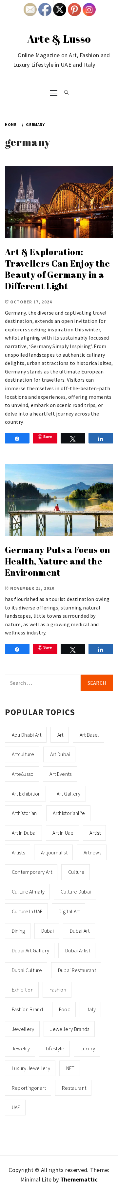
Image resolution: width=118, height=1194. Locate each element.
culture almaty (28, 891)
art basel (89, 734)
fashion (57, 989)
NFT (70, 1068)
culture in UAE (27, 911)
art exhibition (26, 793)
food (64, 1009)
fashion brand (27, 1009)
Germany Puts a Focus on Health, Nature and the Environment (57, 561)
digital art (69, 911)
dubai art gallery (30, 950)
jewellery (23, 1029)
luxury (88, 1048)
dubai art (80, 930)
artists (18, 852)
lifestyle (55, 1048)
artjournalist (54, 852)
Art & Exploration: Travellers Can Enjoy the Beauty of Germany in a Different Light (57, 269)
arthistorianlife (69, 813)
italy (91, 1009)
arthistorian (24, 813)
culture (76, 872)
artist (95, 832)
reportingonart (29, 1088)
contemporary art (32, 872)
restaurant (74, 1088)
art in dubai (24, 832)
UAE (16, 1107)
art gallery (69, 793)
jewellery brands (69, 1029)
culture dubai (76, 891)
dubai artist (77, 950)
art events (60, 774)
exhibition (22, 989)
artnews (92, 852)
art (60, 734)
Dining (18, 930)
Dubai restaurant (77, 970)
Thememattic (79, 1179)
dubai (47, 930)
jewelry (21, 1048)
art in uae (62, 832)
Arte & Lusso (59, 39)
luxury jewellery (31, 1068)
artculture (23, 754)
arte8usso (23, 774)
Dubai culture (27, 970)
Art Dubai (60, 754)
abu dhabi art (26, 734)
